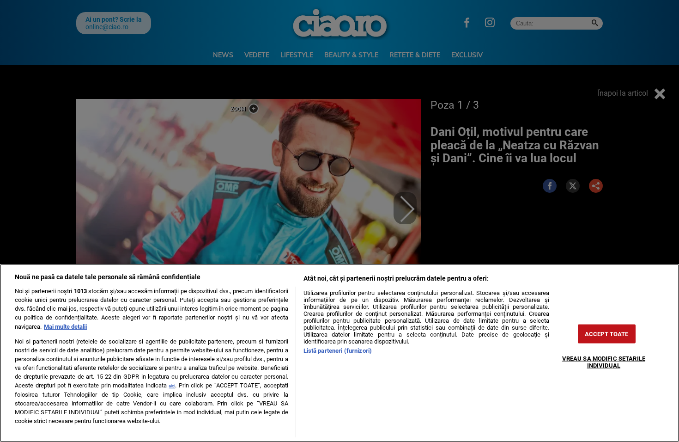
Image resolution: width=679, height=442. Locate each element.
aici (172, 386)
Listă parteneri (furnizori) (337, 350)
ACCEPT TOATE (607, 333)
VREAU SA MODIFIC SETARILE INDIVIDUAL (603, 361)
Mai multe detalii (65, 326)
